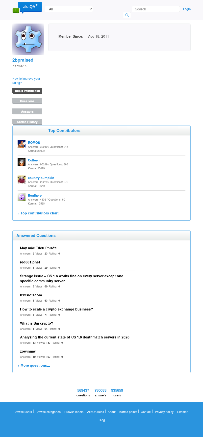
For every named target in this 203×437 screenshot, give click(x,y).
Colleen (34, 160)
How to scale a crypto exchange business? (56, 309)
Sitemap (182, 412)
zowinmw (28, 351)
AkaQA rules (95, 412)
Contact (146, 412)
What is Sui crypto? (36, 323)
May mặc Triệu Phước (38, 247)
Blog (102, 420)
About (112, 412)
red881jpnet (30, 261)
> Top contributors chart (38, 212)
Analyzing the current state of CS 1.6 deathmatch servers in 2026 (74, 336)
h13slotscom (31, 294)
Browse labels (73, 412)
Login (187, 9)
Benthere (35, 195)
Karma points (128, 412)
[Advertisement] (85, 82)
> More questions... (34, 365)
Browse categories (48, 412)
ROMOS (34, 142)
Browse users (23, 412)
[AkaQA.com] (27, 7)
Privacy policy (164, 412)
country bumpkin (41, 177)
